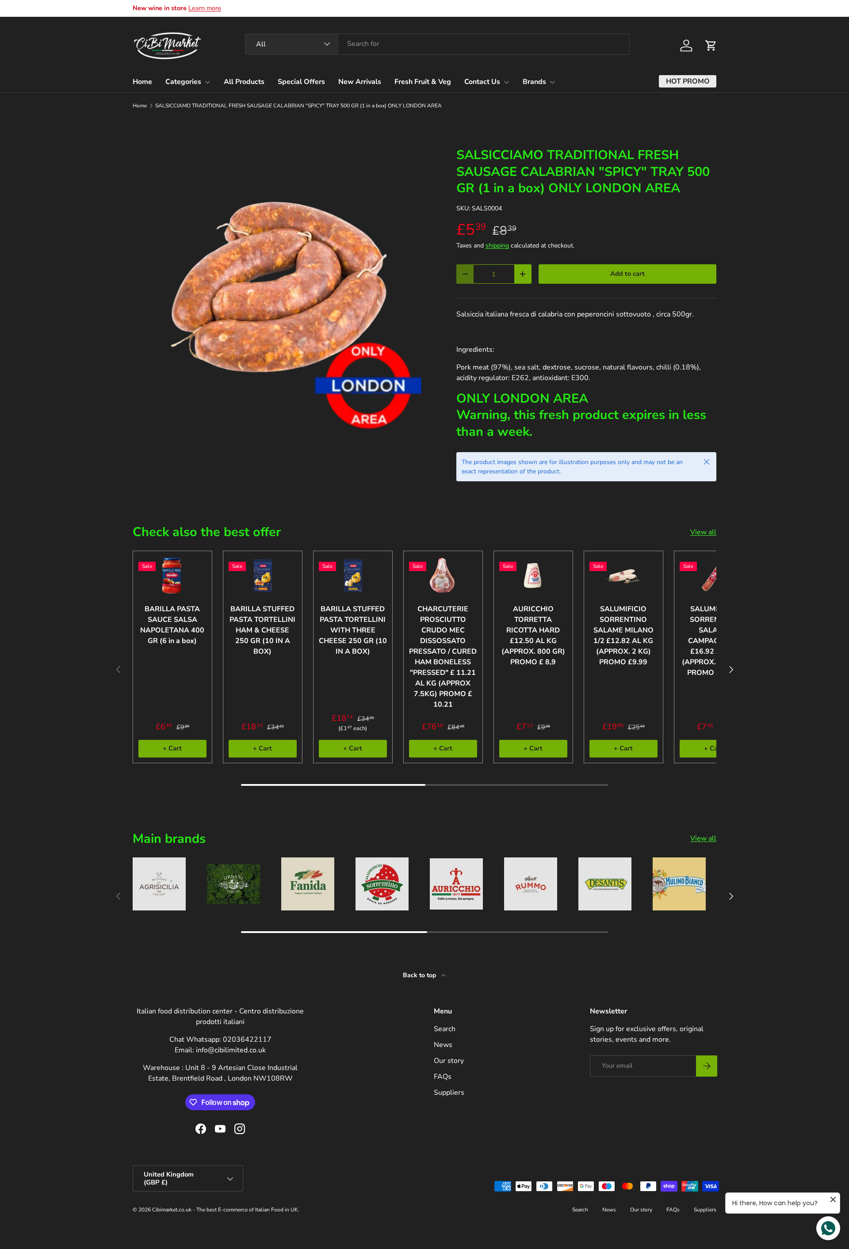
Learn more (204, 8)
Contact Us (482, 82)
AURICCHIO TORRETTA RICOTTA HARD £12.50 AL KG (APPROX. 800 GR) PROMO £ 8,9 (533, 635)
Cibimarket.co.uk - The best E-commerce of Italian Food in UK (225, 1209)
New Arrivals (359, 82)
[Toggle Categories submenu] (207, 82)
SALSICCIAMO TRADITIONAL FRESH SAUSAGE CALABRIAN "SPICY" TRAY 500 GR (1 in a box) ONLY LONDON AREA (298, 105)
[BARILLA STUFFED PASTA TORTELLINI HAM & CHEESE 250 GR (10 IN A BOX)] (263, 575)
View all (703, 532)
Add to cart (627, 273)
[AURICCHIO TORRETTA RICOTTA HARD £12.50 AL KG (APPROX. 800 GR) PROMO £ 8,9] (533, 575)
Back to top (420, 975)
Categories (183, 82)
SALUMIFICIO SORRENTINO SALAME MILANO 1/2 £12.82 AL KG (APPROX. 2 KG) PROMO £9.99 (623, 635)
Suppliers (449, 1092)
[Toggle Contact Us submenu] (506, 82)
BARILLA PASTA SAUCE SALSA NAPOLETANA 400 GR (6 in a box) (172, 625)
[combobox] (437, 44)
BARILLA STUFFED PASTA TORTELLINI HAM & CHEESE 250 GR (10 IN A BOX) (262, 630)
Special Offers (301, 82)
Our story (449, 1061)
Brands (534, 82)
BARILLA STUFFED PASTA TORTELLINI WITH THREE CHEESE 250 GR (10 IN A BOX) (353, 630)
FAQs (442, 1076)
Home (142, 82)
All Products (244, 82)
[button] (711, 45)
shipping (497, 245)
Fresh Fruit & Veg (422, 82)
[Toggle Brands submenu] (552, 82)
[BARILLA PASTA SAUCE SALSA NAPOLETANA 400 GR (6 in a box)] (172, 575)
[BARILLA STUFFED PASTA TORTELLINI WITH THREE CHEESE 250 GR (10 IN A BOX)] (353, 575)
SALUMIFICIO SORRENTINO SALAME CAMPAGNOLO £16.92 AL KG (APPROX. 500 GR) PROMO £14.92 (714, 641)
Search (444, 1029)
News (443, 1045)
